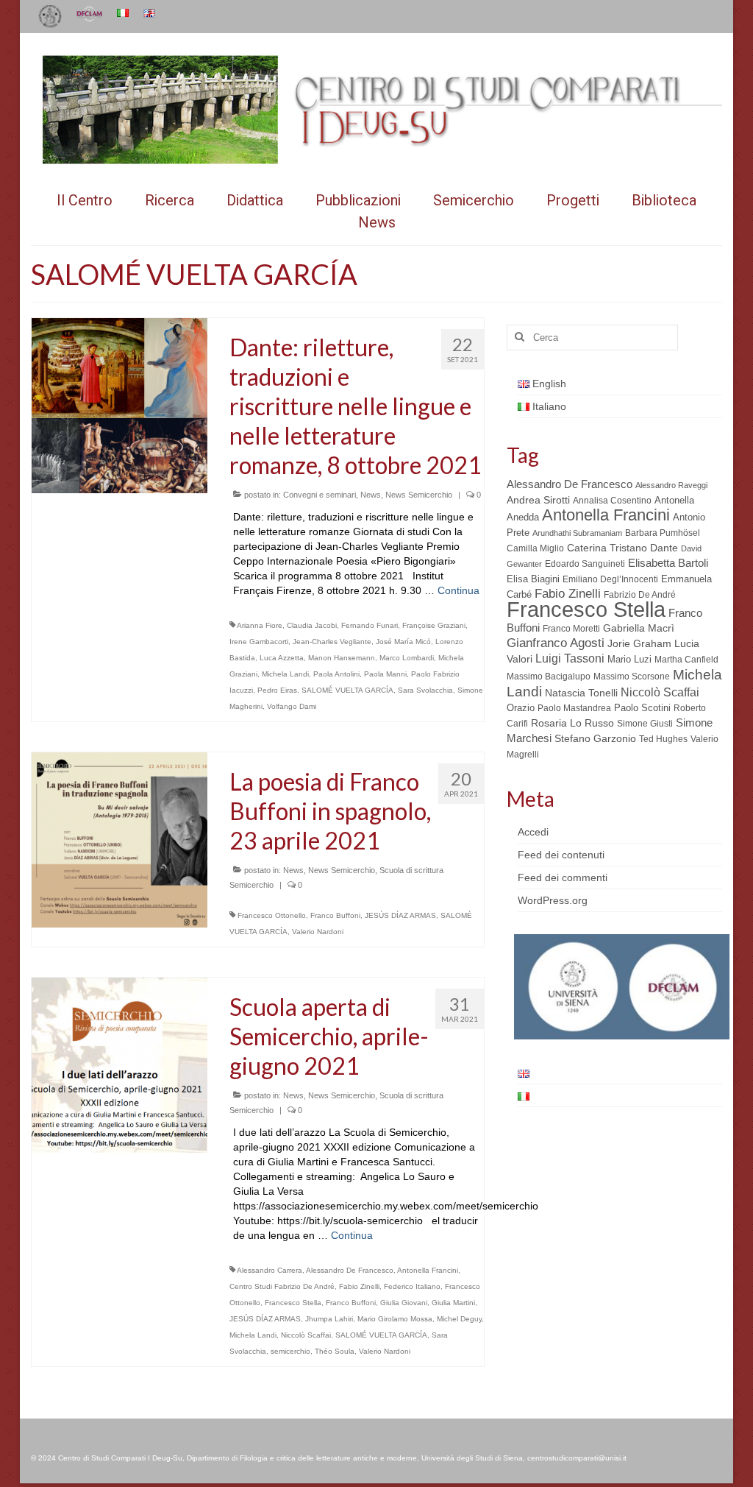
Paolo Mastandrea (574, 708)
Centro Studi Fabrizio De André (282, 1286)
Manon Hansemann (341, 658)
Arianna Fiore (259, 625)
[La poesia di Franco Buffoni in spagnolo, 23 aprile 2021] (119, 839)
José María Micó (403, 641)
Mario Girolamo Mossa (394, 1319)
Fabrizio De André (640, 595)
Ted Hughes (663, 739)
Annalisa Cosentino (612, 500)
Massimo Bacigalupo (548, 676)
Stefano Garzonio (595, 738)
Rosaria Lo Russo (572, 723)
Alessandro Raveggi (671, 485)
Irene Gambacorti (258, 641)
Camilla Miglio (535, 548)
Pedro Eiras (277, 690)
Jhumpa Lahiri (329, 1319)
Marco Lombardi (406, 658)
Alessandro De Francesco (349, 1270)
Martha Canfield (686, 659)
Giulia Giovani (403, 1303)
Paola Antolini (336, 674)
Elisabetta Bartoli (668, 563)
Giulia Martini (453, 1303)
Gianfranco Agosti (555, 643)
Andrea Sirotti (538, 500)
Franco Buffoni (335, 915)
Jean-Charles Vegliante (332, 641)
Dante (664, 548)
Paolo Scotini (642, 707)
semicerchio (290, 1351)
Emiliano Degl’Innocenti (610, 579)
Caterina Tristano (607, 548)
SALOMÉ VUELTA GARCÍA (347, 690)
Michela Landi (285, 674)
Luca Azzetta (282, 658)
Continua (458, 590)
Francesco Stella (293, 1303)
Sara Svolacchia (425, 690)
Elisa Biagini (533, 578)
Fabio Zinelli (359, 1286)
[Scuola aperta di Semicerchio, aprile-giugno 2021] (119, 1064)
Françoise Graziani (433, 625)
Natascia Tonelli (581, 693)
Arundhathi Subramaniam (577, 533)
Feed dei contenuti (561, 855)
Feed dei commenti (562, 877)
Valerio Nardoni (317, 932)
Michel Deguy (459, 1319)
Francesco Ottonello (272, 915)
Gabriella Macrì (638, 628)
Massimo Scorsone (631, 676)
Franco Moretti (571, 629)
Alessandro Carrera (269, 1270)
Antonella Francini (427, 1270)
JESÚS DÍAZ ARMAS (400, 915)
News (370, 494)
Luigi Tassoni (569, 658)
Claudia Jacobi (312, 625)
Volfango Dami (291, 706)
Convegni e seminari (319, 494)
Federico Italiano (412, 1286)
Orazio (521, 707)
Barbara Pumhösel (662, 533)
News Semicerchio (418, 494)
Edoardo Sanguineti (585, 564)
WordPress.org (553, 900)
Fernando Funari (369, 625)
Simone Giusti (645, 723)
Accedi (533, 832)
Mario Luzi (629, 659)
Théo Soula (334, 1351)
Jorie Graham (639, 643)
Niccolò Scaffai (306, 1335)
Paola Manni (385, 674)
